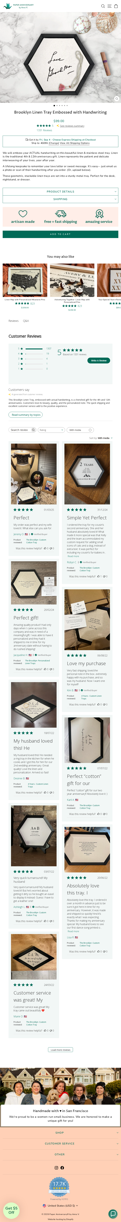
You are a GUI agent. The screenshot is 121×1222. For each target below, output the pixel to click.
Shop (59, 1133)
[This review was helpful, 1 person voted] (98, 576)
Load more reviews (60, 1049)
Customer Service (60, 1143)
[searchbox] (19, 429)
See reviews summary (72, 126)
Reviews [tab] (14, 321)
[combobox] (51, 430)
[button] (113, 1214)
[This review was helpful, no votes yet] (45, 548)
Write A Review (99, 360)
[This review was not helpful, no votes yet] (51, 548)
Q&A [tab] (26, 321)
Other (60, 1154)
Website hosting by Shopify (60, 1219)
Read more (73, 556)
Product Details (60, 191)
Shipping (60, 199)
